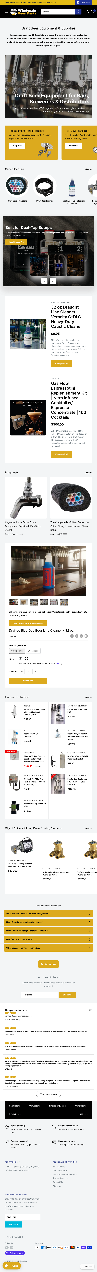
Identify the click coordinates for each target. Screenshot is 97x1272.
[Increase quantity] (35, 671)
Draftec (12, 636)
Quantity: (13, 671)
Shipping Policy (60, 1170)
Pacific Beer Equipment (77, 706)
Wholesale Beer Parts (76, 730)
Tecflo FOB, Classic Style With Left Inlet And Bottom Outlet (34, 712)
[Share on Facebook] (72, 636)
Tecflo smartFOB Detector (31, 735)
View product (61, 363)
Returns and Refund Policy (65, 1174)
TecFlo (27, 706)
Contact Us (58, 1182)
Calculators (14, 1106)
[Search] (78, 11)
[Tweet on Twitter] (81, 636)
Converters (34, 1106)
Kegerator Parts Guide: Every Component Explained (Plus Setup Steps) (23, 526)
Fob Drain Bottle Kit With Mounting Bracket (77, 757)
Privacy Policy (59, 1166)
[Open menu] (6, 12)
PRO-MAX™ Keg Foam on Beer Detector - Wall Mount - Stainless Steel (34, 759)
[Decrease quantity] (22, 671)
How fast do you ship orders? (19, 939)
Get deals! (85, 2)
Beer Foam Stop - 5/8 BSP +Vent (35, 804)
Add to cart (28, 680)
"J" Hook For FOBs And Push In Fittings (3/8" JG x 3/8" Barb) (34, 781)
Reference (14, 1114)
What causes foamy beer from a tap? (23, 948)
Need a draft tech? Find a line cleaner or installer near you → (30, 2)
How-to (82, 1114)
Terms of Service (60, 1178)
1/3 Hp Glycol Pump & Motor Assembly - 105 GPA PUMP (20, 865)
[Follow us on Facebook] (7, 1247)
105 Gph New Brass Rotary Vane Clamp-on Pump (56, 873)
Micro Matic (29, 753)
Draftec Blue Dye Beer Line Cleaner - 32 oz (41, 630)
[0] (92, 11)
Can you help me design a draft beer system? (26, 931)
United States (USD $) (14, 1237)
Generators (80, 1106)
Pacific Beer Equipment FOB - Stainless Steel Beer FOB (77, 781)
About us (57, 1186)
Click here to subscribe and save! (28, 623)
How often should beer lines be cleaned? (24, 922)
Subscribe (67, 995)
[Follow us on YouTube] (11, 1247)
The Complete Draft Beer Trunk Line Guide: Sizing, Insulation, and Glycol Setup (69, 526)
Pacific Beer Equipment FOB (77, 710)
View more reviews (48, 1094)
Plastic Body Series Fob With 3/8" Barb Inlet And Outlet (77, 736)
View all (88, 169)
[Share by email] (86, 636)
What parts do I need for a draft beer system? (27, 913)
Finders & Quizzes (57, 1106)
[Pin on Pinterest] (76, 636)
